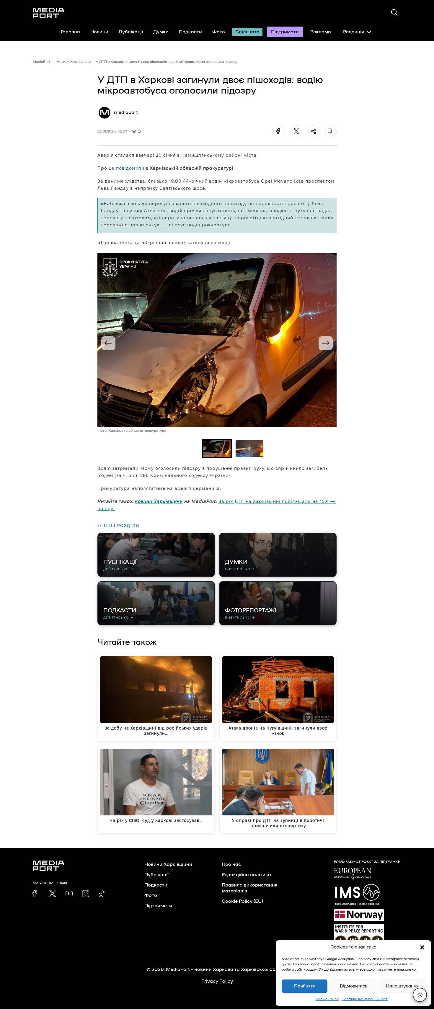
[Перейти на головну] (48, 13)
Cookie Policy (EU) (242, 901)
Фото (218, 32)
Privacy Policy (217, 981)
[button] (422, 947)
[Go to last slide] (108, 343)
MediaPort (41, 61)
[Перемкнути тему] (420, 995)
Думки (161, 32)
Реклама (320, 32)
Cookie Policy (327, 999)
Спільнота (247, 32)
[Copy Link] (331, 131)
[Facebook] (279, 131)
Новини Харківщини (74, 61)
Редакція (353, 32)
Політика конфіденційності (365, 999)
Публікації (131, 32)
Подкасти (190, 32)
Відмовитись (353, 986)
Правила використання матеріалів (250, 888)
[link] (36, 894)
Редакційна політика (246, 874)
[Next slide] (326, 343)
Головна (70, 32)
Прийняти (304, 986)
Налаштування (402, 986)
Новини (99, 32)
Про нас (231, 864)
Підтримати (285, 32)
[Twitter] (296, 131)
